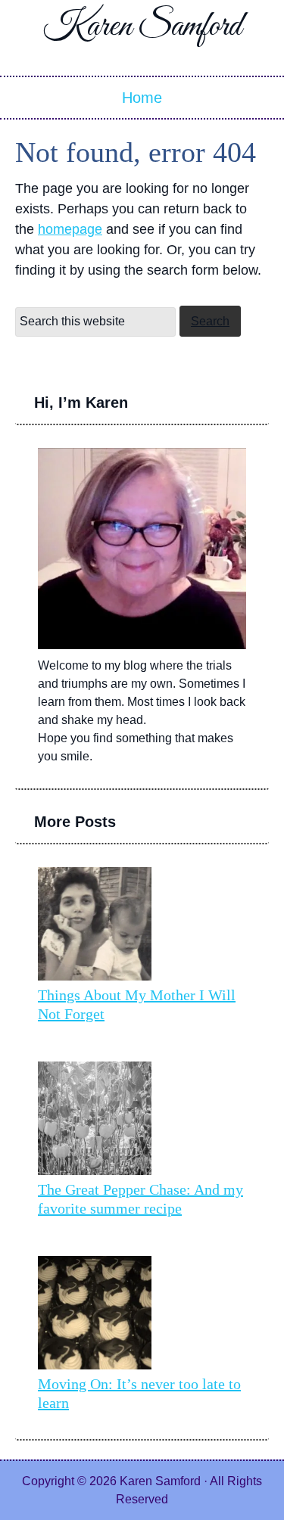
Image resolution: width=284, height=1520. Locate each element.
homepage (70, 229)
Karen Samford (142, 26)
